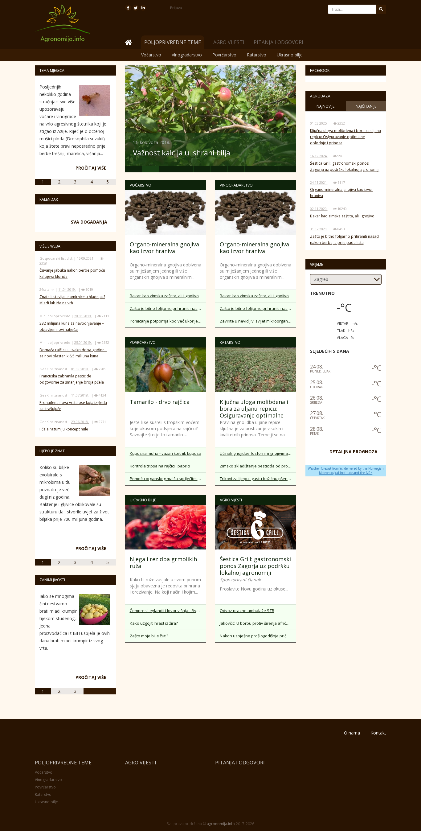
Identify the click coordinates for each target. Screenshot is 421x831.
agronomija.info (221, 823)
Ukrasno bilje (290, 55)
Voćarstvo (151, 55)
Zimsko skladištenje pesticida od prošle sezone (258, 466)
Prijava (176, 7)
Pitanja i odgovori (278, 42)
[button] (133, 118)
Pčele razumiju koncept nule (63, 429)
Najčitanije (366, 106)
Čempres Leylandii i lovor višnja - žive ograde (168, 610)
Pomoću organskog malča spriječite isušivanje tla (168, 478)
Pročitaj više (91, 168)
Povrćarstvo (224, 55)
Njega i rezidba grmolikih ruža (163, 562)
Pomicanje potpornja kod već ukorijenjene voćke (168, 321)
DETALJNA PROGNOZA (353, 452)
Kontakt (378, 733)
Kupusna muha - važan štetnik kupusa (165, 453)
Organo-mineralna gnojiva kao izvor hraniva (164, 248)
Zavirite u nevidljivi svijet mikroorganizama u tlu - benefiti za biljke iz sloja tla (258, 321)
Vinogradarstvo (187, 55)
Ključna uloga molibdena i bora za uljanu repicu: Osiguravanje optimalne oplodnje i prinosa (254, 412)
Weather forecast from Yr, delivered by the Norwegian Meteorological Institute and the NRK (346, 470)
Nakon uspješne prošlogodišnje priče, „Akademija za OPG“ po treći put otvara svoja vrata (258, 636)
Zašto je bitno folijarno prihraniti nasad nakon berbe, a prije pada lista (168, 308)
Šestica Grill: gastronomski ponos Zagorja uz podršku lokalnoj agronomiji (255, 565)
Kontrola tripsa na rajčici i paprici (160, 466)
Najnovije (325, 106)
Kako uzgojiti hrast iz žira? (154, 623)
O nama (352, 733)
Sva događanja (89, 222)
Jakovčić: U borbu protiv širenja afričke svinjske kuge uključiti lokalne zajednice (258, 623)
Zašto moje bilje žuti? (149, 636)
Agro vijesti (228, 42)
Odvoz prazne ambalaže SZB (247, 610)
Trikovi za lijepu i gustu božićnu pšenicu (256, 478)
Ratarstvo (256, 55)
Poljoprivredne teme (63, 762)
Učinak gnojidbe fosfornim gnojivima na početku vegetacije (258, 453)
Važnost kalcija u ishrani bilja (181, 152)
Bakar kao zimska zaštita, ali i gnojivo (164, 295)
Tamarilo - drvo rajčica (160, 401)
